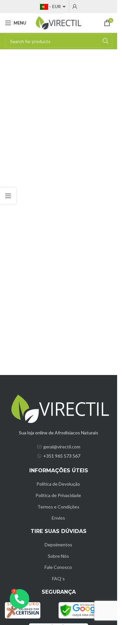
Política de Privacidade (58, 495)
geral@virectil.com (61, 446)
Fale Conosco (58, 567)
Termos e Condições (58, 506)
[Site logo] (58, 22)
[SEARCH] (105, 41)
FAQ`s (58, 578)
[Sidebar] (8, 196)
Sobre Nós (58, 556)
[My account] (74, 6)
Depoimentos (58, 544)
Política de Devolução (58, 484)
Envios (58, 518)
